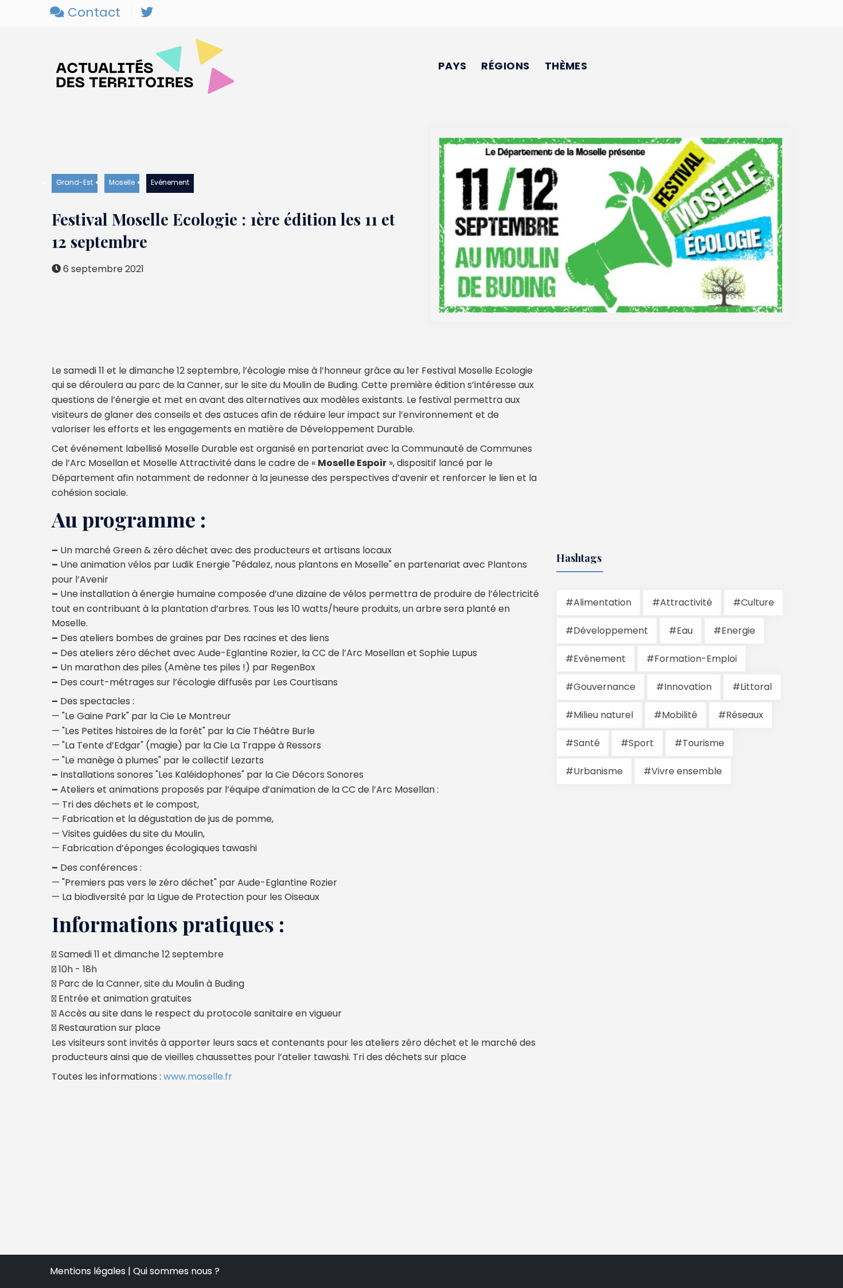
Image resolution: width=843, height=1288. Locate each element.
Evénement (170, 182)
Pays (452, 66)
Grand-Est (74, 182)
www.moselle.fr (197, 1076)
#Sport (637, 743)
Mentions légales (88, 1271)
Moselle (122, 182)
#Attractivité (682, 602)
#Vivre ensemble (682, 771)
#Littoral (752, 686)
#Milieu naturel (599, 714)
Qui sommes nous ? (176, 1271)
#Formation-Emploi (691, 658)
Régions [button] (505, 66)
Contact (92, 12)
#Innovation (684, 686)
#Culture (753, 602)
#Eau (681, 630)
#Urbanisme (594, 771)
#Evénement (595, 658)
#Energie (734, 630)
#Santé (582, 743)
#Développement (606, 630)
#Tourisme (699, 743)
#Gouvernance (600, 686)
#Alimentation (598, 602)
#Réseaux (740, 714)
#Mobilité (675, 714)
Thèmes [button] (566, 66)
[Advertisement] (652, 443)
